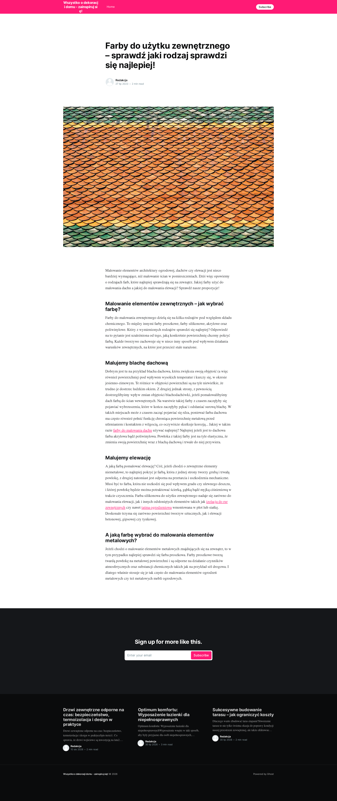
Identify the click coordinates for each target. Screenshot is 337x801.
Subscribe (265, 7)
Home (111, 6)
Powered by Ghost (263, 774)
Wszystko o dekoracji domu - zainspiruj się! (85, 774)
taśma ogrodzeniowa (156, 507)
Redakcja (121, 80)
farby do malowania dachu (132, 430)
